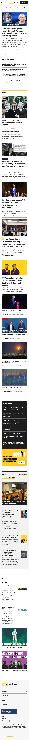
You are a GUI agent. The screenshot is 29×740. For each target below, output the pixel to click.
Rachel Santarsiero (7, 365)
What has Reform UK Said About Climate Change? (13, 335)
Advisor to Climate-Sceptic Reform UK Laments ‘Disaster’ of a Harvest (12, 70)
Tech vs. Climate (8, 478)
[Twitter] (4, 721)
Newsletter (5, 718)
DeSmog (16, 2)
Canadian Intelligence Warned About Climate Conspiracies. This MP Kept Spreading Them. (13, 415)
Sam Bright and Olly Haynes (10, 127)
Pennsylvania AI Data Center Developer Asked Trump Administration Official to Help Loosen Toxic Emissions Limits (14, 76)
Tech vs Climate (9, 255)
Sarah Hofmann (7, 391)
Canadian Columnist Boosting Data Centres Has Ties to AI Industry (14, 58)
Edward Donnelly (7, 249)
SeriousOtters (10, 736)
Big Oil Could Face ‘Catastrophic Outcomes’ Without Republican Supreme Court (14, 388)
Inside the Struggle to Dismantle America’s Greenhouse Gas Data (14, 362)
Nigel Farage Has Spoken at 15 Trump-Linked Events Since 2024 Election (13, 311)
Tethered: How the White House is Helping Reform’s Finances (13, 122)
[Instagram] (9, 721)
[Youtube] (7, 721)
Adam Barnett (6, 210)
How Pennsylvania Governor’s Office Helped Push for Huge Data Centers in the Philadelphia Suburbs (14, 422)
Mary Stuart (6, 49)
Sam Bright (6, 287)
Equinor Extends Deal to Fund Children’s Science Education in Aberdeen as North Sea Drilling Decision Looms (14, 64)
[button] (14, 691)
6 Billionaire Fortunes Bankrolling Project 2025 (13, 428)
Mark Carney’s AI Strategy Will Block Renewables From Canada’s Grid (12, 81)
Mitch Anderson (7, 171)
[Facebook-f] (2, 721)
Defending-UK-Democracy (12, 131)
